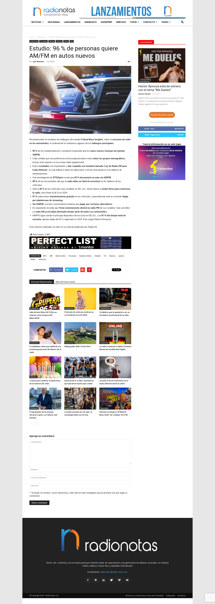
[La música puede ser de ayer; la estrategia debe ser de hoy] (80, 399)
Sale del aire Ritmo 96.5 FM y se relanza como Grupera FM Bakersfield (43, 315)
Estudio (98, 256)
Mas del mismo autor (65, 282)
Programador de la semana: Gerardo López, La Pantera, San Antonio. (43, 415)
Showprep (106, 22)
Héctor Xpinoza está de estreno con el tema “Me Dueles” (159, 88)
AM (51, 256)
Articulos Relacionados (41, 282)
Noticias (36, 22)
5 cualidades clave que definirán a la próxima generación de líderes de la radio (45, 349)
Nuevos (113, 256)
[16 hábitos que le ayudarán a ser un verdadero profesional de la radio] (115, 299)
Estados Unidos (85, 256)
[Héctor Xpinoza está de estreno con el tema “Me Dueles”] (162, 65)
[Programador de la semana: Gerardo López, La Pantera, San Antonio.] (45, 399)
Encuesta (72, 256)
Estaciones (104, 408)
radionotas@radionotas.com (114, 572)
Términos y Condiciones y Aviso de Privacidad (144, 595)
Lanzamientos (72, 22)
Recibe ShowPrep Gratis (162, 115)
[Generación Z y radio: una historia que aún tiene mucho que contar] (80, 367)
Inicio (31, 37)
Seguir (180, 135)
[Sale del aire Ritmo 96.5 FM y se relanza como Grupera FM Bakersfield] (45, 299)
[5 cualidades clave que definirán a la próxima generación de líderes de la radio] (45, 333)
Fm (105, 256)
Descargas (54, 22)
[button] (182, 22)
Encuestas (43, 41)
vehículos (42, 259)
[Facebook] (88, 580)
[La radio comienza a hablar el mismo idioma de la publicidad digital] (115, 333)
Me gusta (179, 128)
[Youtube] (127, 580)
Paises (165, 22)
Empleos (121, 22)
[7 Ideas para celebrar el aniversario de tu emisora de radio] (45, 367)
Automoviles (61, 256)
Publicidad (170, 595)
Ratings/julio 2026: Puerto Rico (77, 346)
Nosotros (182, 595)
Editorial (33, 377)
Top (71, 41)
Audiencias (34, 41)
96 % (45, 256)
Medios (51, 41)
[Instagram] (96, 580)
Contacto (149, 22)
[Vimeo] (119, 580)
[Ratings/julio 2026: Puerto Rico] (80, 333)
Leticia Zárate (144, 94)
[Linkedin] (103, 580)
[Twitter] (111, 580)
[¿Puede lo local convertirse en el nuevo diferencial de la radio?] (115, 367)
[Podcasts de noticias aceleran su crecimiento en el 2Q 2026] (80, 299)
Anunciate (91, 22)
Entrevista (34, 408)
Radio (66, 41)
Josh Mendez (38, 61)
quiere (121, 256)
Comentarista (105, 308)
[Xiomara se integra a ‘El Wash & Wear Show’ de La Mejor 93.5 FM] (115, 399)
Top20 (133, 22)
